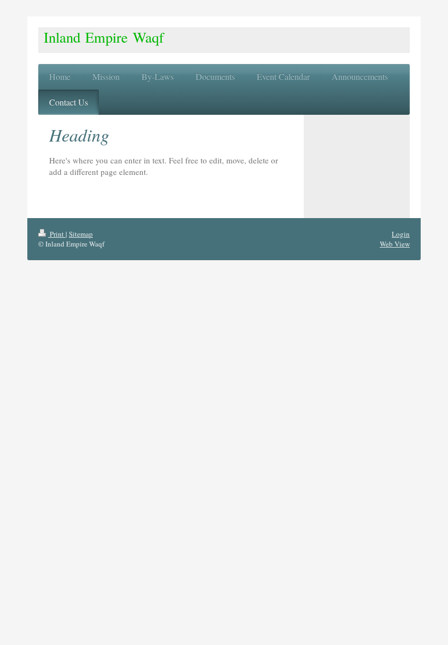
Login (401, 234)
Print (57, 234)
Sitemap (81, 234)
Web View (395, 244)
